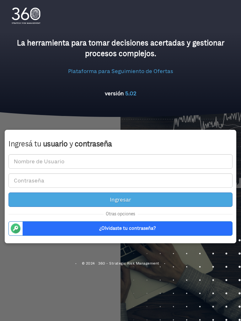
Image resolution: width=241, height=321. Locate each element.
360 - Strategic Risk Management (128, 263)
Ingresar (120, 199)
